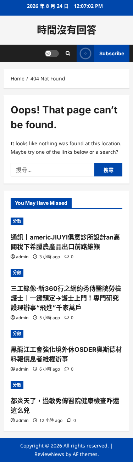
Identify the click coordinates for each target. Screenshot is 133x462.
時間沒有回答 (66, 30)
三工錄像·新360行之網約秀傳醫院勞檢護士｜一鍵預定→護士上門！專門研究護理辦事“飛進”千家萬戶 (66, 298)
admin (22, 257)
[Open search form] (68, 53)
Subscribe (111, 53)
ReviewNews (49, 454)
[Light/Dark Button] (52, 53)
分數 (17, 221)
